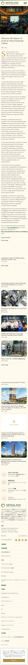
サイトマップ (4, 644)
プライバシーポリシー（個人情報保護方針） (13, 637)
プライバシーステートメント (18, 655)
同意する (14, 660)
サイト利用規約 (5, 641)
